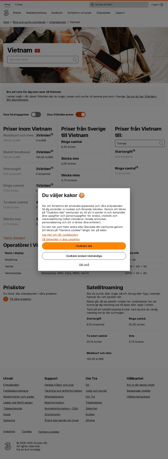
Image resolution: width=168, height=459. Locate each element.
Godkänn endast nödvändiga (84, 256)
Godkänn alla (84, 246)
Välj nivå (84, 264)
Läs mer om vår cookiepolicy (60, 234)
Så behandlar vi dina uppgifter (61, 239)
